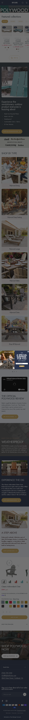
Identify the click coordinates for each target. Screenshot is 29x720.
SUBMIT (21, 366)
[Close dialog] (28, 351)
